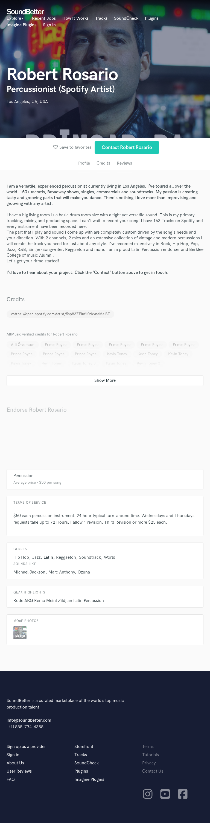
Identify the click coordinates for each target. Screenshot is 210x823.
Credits (103, 163)
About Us (15, 763)
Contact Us (152, 771)
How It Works (75, 18)
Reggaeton (66, 557)
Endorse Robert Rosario (37, 409)
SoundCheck (126, 18)
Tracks (101, 18)
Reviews (124, 163)
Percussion (23, 475)
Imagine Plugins (21, 25)
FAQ (11, 779)
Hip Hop (21, 557)
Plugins (152, 18)
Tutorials (150, 755)
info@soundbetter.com (29, 720)
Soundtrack (90, 557)
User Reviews (19, 771)
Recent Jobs (44, 18)
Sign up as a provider (26, 746)
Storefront (83, 746)
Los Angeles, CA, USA (27, 101)
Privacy (149, 763)
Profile (84, 163)
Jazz (36, 557)
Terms (148, 746)
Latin (48, 557)
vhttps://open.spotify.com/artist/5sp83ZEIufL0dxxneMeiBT (60, 314)
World (109, 557)
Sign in (49, 25)
